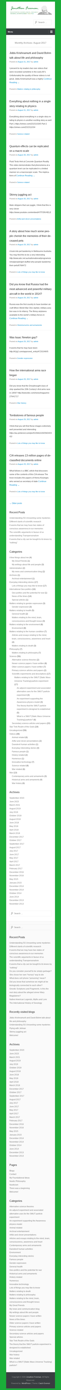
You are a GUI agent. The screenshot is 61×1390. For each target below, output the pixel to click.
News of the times (19, 596)
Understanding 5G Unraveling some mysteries (29, 518)
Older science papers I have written (27, 667)
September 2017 (16, 844)
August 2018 (15, 819)
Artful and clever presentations (29, 219)
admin (36, 62)
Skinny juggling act (20, 194)
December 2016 (16, 872)
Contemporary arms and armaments (28, 776)
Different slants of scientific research (25, 521)
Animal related (18, 737)
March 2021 (14, 805)
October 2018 (15, 815)
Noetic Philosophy (17, 1181)
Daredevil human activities (23, 744)
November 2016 (16, 875)
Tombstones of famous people (26, 415)
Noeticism (13, 1185)
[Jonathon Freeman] (30, 10)
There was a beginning (19, 1188)
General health (18, 614)
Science (13, 656)
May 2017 (13, 858)
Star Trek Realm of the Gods (21, 727)
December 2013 (16, 900)
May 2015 (13, 879)
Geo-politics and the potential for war (28, 593)
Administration (15, 568)
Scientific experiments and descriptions (29, 674)
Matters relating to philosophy (28, 89)
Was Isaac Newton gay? (23, 337)
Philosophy (14, 649)
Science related (23, 134)
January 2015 (15, 883)
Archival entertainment (22, 578)
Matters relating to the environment (24, 624)
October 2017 (15, 840)
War (11, 773)
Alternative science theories (24, 660)
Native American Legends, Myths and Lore (28, 999)
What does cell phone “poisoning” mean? (27, 978)
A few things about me (19, 557)
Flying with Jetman (17, 1028)
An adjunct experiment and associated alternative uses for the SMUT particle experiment (34, 691)
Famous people (19, 751)
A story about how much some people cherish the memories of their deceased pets (30, 236)
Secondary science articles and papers (29, 723)
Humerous (16, 758)
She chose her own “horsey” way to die (26, 975)
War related (17, 769)
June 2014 (14, 897)
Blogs (11, 1171)
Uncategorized (15, 730)
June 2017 (14, 854)
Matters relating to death (22, 646)
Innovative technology (21, 762)
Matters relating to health (20, 610)
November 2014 (16, 890)
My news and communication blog (27, 571)
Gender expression (25, 358)
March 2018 (14, 833)
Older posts (15, 503)
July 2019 (13, 812)
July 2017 (13, 851)
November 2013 (16, 904)
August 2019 (15, 808)
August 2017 (15, 847)
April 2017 (14, 861)
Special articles (18, 600)
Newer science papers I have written (28, 663)
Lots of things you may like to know (31, 272)
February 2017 (15, 868)
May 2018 (13, 826)
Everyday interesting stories (21, 582)
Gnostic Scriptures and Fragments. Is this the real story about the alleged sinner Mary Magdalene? (29, 992)
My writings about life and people (26, 564)
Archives (13, 575)
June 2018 (14, 823)
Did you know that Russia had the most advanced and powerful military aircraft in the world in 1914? (30, 289)
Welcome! (13, 1035)
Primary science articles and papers (27, 670)
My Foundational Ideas (19, 1178)
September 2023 (16, 798)
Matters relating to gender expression (25, 603)
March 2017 (14, 865)
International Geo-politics (20, 589)
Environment (17, 628)
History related (18, 755)
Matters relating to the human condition (26, 631)
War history (21, 403)
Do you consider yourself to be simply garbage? (30, 971)
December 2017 (16, 837)
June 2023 (14, 801)
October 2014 (15, 893)
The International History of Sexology (25, 1003)
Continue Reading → (25, 175)
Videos (12, 734)
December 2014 (16, 886)
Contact (12, 1174)
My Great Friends (19, 561)
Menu (10, 32)
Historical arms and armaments (29, 325)
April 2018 (14, 830)
